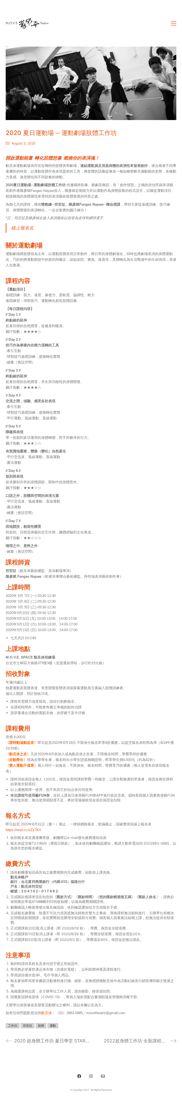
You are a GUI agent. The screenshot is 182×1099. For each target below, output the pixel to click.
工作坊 (12, 1025)
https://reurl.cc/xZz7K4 (23, 830)
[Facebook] (79, 1076)
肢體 (41, 1025)
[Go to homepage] (27, 23)
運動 (53, 1025)
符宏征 (27, 1025)
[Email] (103, 1076)
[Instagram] (91, 1076)
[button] (173, 23)
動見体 (46, 1013)
